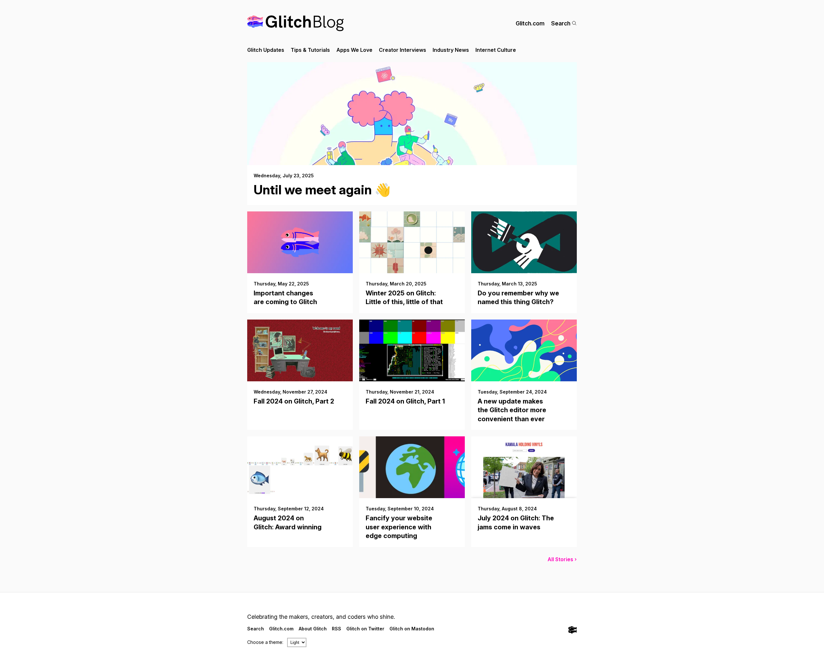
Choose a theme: (265, 642)
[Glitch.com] (572, 630)
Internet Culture (495, 50)
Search (560, 23)
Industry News (451, 50)
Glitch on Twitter (365, 628)
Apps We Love (354, 50)
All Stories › (562, 559)
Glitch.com (530, 23)
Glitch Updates (265, 50)
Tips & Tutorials (310, 50)
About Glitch (313, 628)
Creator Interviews (402, 50)
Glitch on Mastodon (411, 628)
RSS (336, 628)
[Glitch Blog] (295, 23)
